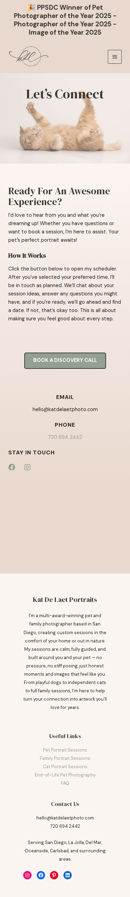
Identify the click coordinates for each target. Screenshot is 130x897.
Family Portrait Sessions (65, 758)
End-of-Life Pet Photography (65, 775)
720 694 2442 (65, 437)
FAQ (65, 783)
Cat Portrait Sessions (65, 767)
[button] (65, 361)
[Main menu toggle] (115, 57)
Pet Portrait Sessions (65, 750)
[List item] (11, 467)
